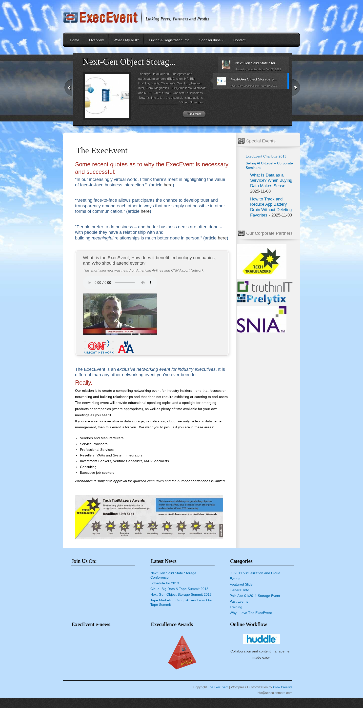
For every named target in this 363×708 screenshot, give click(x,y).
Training (236, 607)
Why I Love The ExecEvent (251, 613)
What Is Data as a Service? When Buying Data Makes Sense (271, 180)
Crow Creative (282, 687)
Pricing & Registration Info (169, 40)
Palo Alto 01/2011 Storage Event (255, 596)
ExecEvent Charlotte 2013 (266, 156)
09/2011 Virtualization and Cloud (255, 573)
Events (235, 579)
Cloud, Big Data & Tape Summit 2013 (179, 589)
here (168, 184)
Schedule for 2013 (164, 583)
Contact (239, 40)
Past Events (239, 601)
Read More (194, 113)
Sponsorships (211, 40)
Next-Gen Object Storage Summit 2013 (181, 594)
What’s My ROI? (126, 40)
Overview (96, 40)
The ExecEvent (218, 687)
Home (74, 40)
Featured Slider (242, 584)
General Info (239, 590)
